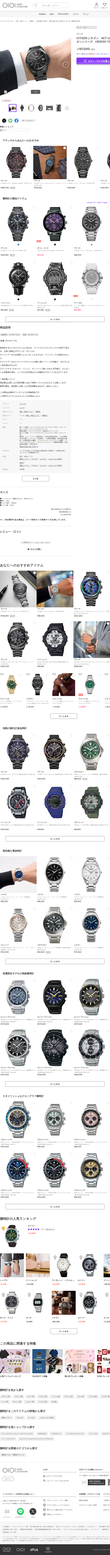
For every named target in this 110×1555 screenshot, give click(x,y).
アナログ (34, 459)
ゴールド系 (43, 1402)
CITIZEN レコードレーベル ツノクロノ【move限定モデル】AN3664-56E (37, 700)
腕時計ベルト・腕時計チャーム (13, 1455)
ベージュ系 (56, 1396)
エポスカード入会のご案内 (88, 1505)
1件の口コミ (50, 1229)
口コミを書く (36, 549)
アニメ (86, 14)
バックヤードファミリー (75, 1434)
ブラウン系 (43, 1396)
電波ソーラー (25, 459)
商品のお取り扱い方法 (28, 447)
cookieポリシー (92, 1526)
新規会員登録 (83, 1500)
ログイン (8, 1479)
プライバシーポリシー (18, 1526)
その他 (54, 1402)
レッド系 (5, 1402)
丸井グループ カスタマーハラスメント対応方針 (70, 1526)
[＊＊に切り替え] (18, 245)
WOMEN (42, 14)
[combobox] (50, 5)
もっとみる (55, 319)
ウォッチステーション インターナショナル (17, 1434)
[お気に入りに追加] (31, 148)
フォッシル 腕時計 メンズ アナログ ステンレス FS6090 (10, 700)
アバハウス (93, 1434)
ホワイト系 (6, 1396)
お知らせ (106, 1510)
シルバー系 (30, 1402)
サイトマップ (95, 1529)
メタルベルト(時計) (55, 459)
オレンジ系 (17, 1402)
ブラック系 (19, 1396)
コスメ (76, 14)
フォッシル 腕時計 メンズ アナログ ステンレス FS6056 (89, 700)
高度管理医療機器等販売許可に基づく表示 (47, 1529)
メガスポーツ (56, 1434)
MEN (52, 14)
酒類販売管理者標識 (26, 1529)
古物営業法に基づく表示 (10, 1529)
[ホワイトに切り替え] (92, 299)
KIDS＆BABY (63, 14)
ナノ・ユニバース (8, 1439)
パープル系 (93, 1396)
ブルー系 (80, 1396)
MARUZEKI (42, 1434)
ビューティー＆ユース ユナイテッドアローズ (36, 1439)
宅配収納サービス (8, 1532)
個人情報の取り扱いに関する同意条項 (41, 1526)
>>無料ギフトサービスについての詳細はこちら (20, 396)
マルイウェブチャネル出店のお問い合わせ (76, 1529)
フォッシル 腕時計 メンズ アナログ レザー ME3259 (63, 700)
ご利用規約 (6, 1526)
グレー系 (31, 1396)
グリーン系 (69, 1396)
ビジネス (43, 459)
